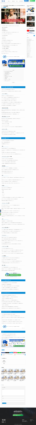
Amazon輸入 (28, 42)
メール (3, 398)
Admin (4, 363)
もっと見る (13, 82)
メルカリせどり (5, 7)
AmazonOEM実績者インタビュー (30, 40)
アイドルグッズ (6, 81)
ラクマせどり (28, 52)
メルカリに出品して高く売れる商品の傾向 (8, 71)
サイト (2, 400)
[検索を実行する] (34, 35)
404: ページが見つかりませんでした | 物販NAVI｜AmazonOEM (13, 56)
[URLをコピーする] (23, 352)
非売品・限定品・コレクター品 (8, 73)
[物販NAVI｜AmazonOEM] (3, 1)
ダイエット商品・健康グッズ (7, 80)
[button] (3, 352)
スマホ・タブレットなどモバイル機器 (8, 76)
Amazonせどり (29, 41)
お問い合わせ (31, 419)
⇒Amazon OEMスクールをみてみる (13, 276)
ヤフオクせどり (29, 51)
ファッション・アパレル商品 (7, 79)
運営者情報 (23, 419)
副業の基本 (28, 53)
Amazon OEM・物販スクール (25, 421)
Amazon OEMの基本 (29, 39)
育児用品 (6, 78)
